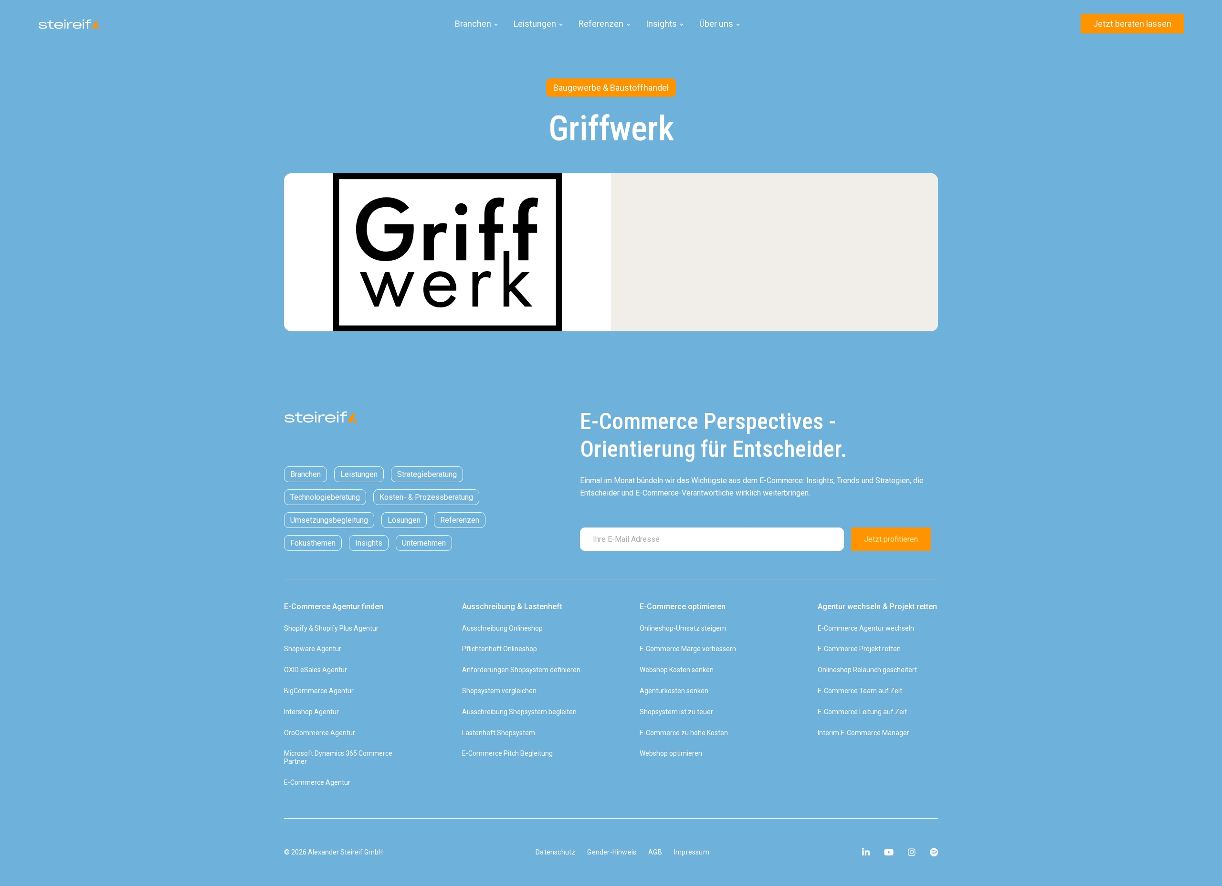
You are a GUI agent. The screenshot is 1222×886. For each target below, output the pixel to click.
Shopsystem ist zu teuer (676, 712)
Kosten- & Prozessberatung (426, 497)
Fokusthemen (313, 543)
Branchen (305, 474)
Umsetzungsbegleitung (329, 520)
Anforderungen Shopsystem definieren (521, 670)
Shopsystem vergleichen (499, 691)
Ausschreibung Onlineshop (502, 628)
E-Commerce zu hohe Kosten (684, 733)
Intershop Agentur (311, 712)
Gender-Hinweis (611, 852)
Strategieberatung (427, 474)
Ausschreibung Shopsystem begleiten (519, 712)
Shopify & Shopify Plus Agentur (331, 628)
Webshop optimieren (671, 753)
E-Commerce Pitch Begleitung (507, 753)
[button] (476, 23)
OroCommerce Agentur (319, 733)
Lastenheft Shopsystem (498, 733)
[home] (76, 24)
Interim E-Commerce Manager (863, 733)
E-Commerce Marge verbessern (688, 649)
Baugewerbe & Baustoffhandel (611, 88)
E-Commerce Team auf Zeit (860, 691)
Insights (368, 543)
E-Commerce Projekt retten (859, 649)
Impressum (691, 852)
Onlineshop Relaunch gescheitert (867, 670)
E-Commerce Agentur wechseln (866, 628)
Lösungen (404, 520)
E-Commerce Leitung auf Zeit (862, 712)
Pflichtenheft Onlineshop (499, 649)
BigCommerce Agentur (319, 691)
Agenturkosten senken (674, 691)
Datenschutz (555, 852)
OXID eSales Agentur (315, 670)
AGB (655, 852)
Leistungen (359, 474)
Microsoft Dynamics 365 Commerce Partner (338, 757)
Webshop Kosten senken (677, 670)
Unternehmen (424, 543)
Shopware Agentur (312, 649)
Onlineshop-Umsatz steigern (683, 628)
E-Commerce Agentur (317, 782)
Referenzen (459, 520)
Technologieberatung (325, 497)
